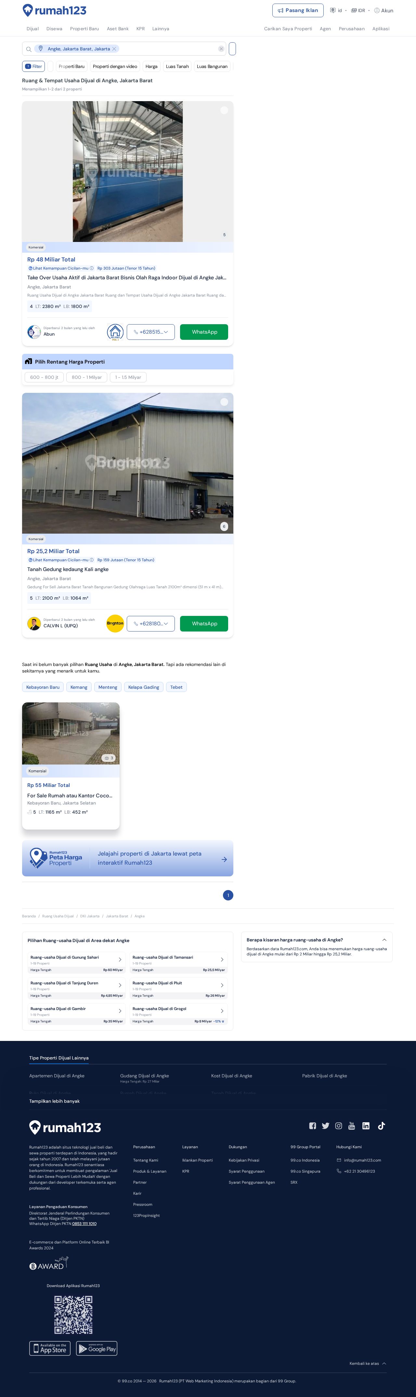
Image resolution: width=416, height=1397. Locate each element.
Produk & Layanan (149, 1171)
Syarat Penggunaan (247, 1171)
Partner (140, 1182)
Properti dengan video (115, 66)
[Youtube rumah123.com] (352, 1126)
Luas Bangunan (212, 66)
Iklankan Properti (197, 1160)
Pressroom (142, 1204)
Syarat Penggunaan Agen (252, 1182)
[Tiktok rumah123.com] (381, 1126)
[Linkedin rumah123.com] (366, 1126)
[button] (119, 48)
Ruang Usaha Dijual (58, 916)
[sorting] (50, 66)
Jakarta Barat (117, 916)
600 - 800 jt (44, 377)
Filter (35, 66)
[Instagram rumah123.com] (339, 1126)
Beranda (29, 916)
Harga (152, 66)
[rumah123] (65, 1128)
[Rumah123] (54, 10)
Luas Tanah (177, 66)
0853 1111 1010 (84, 1223)
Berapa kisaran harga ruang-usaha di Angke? (295, 940)
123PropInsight (146, 1215)
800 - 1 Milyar (87, 377)
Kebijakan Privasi (244, 1160)
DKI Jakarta (89, 916)
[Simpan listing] (224, 110)
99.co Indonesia (305, 1160)
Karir (137, 1193)
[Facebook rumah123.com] (313, 1126)
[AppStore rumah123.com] (50, 1348)
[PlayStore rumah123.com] (96, 1348)
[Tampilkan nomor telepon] (165, 332)
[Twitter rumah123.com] (326, 1126)
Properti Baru (71, 66)
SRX (294, 1182)
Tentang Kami (145, 1160)
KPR (185, 1171)
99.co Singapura (305, 1171)
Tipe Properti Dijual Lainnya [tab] (59, 1058)
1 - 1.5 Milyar (128, 377)
